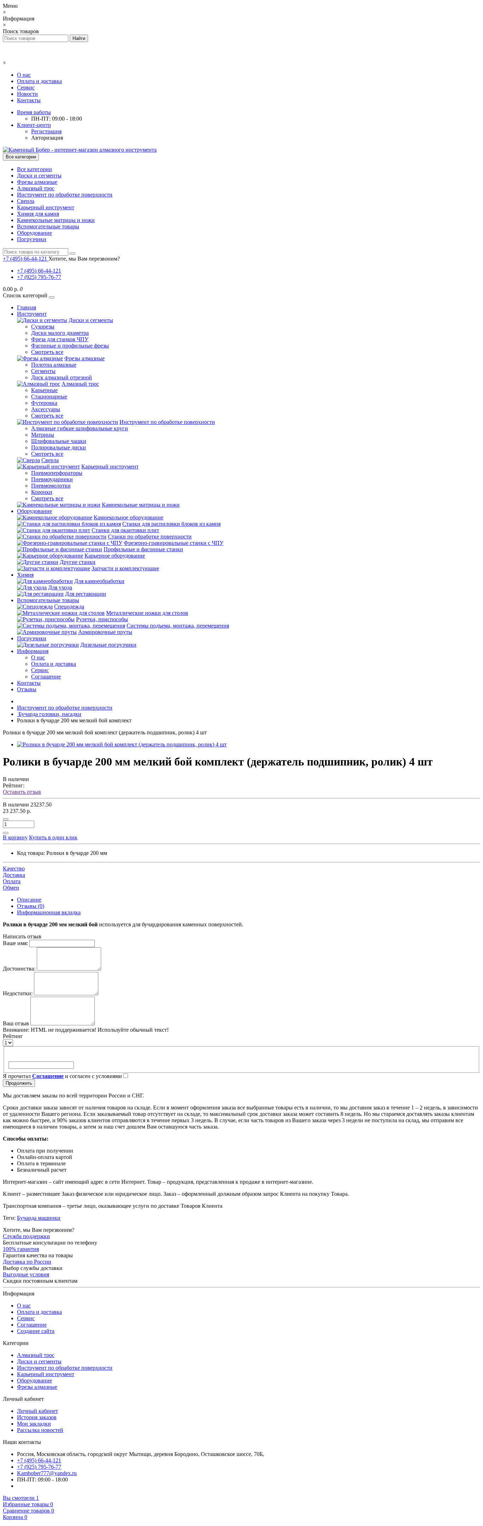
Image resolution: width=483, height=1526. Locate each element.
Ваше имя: (15, 943)
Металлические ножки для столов (147, 613)
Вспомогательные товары (48, 226)
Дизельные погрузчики (108, 645)
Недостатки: (18, 993)
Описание (29, 900)
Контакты (29, 100)
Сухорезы (42, 327)
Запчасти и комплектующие (125, 568)
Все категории (34, 169)
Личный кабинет (37, 1411)
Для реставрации (85, 594)
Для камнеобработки (99, 581)
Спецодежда (69, 607)
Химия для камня (38, 214)
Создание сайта (35, 1331)
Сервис (26, 88)
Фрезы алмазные (37, 182)
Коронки (41, 492)
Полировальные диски (58, 447)
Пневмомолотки (51, 486)
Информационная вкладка (49, 912)
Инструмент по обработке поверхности (64, 195)
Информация (32, 651)
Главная (26, 307)
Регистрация (46, 131)
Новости (27, 94)
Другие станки (77, 562)
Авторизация (47, 138)
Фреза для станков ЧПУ (59, 339)
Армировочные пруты (105, 632)
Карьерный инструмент (45, 207)
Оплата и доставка (39, 81)
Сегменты (43, 371)
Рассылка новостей (40, 1430)
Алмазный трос (35, 188)
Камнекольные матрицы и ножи (56, 220)
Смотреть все (47, 352)
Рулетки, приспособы (102, 619)
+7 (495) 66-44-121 (39, 271)
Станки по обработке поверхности (150, 537)
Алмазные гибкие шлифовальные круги (79, 428)
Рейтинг (13, 1036)
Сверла (25, 201)
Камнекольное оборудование (128, 517)
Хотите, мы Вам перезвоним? (84, 259)
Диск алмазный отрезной (61, 377)
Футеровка (44, 403)
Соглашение (46, 677)
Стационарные (49, 397)
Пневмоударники (52, 479)
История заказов (37, 1417)
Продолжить (19, 1083)
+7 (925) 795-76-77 (39, 277)
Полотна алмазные (53, 365)
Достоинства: (19, 969)
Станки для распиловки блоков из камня (171, 524)
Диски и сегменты (39, 176)
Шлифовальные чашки (58, 441)
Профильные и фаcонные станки (143, 549)
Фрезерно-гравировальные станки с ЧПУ (173, 543)
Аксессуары (45, 409)
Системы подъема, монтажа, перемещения (178, 626)
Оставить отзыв (22, 792)
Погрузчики (31, 239)
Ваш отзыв (16, 1023)
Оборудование (34, 233)
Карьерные (44, 390)
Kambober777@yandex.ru (47, 1473)
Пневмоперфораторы (56, 473)
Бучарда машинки (38, 1218)
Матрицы (42, 435)
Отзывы (26, 689)
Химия (25, 575)
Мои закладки (34, 1424)
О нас (24, 75)
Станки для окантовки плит (125, 530)
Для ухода (60, 587)
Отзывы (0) (30, 906)
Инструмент (32, 314)
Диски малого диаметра (60, 333)
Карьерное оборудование (115, 556)
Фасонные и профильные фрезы (70, 346)
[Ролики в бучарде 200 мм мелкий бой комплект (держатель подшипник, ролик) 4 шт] (122, 744)
